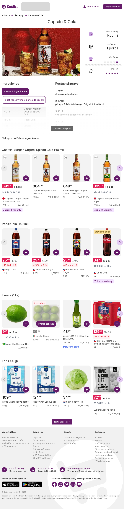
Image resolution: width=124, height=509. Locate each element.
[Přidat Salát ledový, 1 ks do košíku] (87, 390)
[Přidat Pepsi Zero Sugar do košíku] (56, 252)
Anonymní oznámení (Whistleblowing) (104, 459)
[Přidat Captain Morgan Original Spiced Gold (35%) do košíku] (26, 178)
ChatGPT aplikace (41, 458)
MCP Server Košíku (42, 455)
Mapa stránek (101, 446)
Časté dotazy (39, 440)
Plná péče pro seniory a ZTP (15, 443)
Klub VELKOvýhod (10, 437)
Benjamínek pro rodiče (12, 440)
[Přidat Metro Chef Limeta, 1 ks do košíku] (26, 324)
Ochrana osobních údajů (106, 452)
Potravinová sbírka (41, 449)
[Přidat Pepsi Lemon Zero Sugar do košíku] (87, 252)
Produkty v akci (71, 440)
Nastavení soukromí (104, 455)
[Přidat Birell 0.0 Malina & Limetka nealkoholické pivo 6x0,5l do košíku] (117, 324)
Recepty (37, 446)
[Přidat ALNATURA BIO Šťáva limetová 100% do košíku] (87, 324)
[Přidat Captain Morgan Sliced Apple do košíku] (117, 178)
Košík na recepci (10, 446)
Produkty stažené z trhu (44, 443)
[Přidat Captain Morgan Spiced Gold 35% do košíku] (56, 178)
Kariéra (98, 440)
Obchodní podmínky (104, 449)
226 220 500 (45, 468)
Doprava (37, 437)
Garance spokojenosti (74, 437)
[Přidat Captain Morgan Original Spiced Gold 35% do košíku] (87, 178)
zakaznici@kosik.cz (78, 468)
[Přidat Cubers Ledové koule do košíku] (117, 390)
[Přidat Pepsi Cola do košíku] (26, 252)
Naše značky (70, 443)
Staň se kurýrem (102, 443)
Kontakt (98, 437)
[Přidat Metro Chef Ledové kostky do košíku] (26, 390)
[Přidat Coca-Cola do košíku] (117, 252)
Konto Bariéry (39, 452)
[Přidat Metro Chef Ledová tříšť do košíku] (56, 390)
